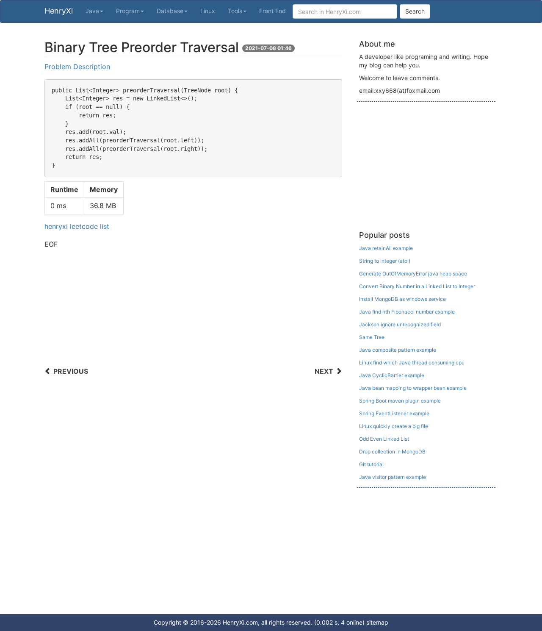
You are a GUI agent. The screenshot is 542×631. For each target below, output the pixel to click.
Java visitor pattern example (392, 477)
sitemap (377, 622)
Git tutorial (371, 464)
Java (92, 10)
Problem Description (77, 66)
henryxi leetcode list (76, 226)
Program (128, 10)
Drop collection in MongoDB (392, 451)
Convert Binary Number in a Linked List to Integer (417, 286)
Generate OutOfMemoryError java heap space (413, 273)
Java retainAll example (386, 248)
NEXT (324, 371)
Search (415, 11)
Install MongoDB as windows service (402, 299)
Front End (272, 10)
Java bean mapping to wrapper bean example (413, 388)
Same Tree (371, 337)
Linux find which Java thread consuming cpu (412, 362)
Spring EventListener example (394, 413)
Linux (207, 10)
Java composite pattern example (397, 350)
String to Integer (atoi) (384, 261)
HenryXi (58, 10)
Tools (235, 10)
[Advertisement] (193, 309)
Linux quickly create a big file (393, 426)
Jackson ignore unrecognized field (400, 324)
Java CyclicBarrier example (391, 375)
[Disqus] (193, 494)
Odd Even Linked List (384, 439)
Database (170, 10)
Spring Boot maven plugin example (400, 401)
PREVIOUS (70, 371)
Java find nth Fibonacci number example (407, 312)
